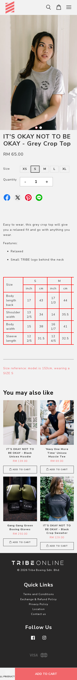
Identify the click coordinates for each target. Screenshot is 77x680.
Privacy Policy (38, 604)
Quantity (10, 180)
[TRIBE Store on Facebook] (33, 640)
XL (64, 169)
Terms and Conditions (38, 594)
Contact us (38, 614)
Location (39, 609)
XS (25, 169)
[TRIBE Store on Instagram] (44, 640)
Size (6, 169)
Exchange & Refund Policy (38, 599)
